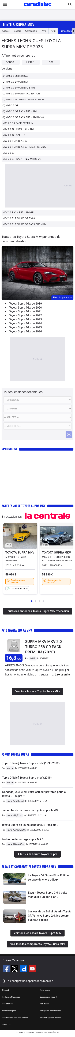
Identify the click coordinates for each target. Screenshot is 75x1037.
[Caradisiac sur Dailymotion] (24, 969)
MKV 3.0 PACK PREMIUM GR (18, 212)
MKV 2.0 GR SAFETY (13, 135)
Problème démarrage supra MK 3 (22, 839)
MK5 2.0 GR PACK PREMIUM (17, 123)
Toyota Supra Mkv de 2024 (25, 323)
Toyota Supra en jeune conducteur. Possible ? (30, 825)
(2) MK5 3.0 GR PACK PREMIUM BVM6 (23, 117)
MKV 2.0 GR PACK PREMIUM (18, 129)
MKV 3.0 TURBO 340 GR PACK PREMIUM (24, 224)
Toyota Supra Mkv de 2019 (25, 303)
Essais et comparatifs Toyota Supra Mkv (29, 866)
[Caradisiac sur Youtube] (32, 969)
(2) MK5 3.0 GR (10, 105)
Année (10, 61)
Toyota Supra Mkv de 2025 (25, 327)
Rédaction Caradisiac (11, 997)
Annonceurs (45, 990)
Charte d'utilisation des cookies (15, 1018)
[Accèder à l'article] (14, 879)
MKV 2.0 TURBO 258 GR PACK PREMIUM (24, 147)
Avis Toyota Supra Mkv (17, 630)
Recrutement (7, 1004)
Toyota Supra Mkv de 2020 (25, 307)
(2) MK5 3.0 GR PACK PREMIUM (19, 111)
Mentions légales (9, 1011)
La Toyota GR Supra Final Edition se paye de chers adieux (48, 877)
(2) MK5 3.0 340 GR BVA (15, 81)
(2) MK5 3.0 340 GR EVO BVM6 (18, 87)
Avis (44, 31)
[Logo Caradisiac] (37, 7)
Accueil (6, 31)
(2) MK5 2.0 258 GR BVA (15, 76)
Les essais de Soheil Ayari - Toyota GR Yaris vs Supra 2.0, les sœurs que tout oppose (50, 915)
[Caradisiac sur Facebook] (6, 969)
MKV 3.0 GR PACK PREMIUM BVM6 (21, 159)
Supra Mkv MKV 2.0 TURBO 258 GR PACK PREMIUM (43, 646)
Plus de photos (62, 297)
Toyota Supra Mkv (18, 24)
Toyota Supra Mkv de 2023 (25, 319)
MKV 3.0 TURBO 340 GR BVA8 (18, 218)
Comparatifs (31, 31)
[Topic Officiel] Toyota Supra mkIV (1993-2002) (31, 763)
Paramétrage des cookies (50, 1018)
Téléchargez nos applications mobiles (29, 981)
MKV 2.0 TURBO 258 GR (15, 141)
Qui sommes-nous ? (48, 997)
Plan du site (44, 1004)
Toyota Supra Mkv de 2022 (25, 315)
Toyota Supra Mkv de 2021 (25, 311)
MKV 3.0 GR (8, 153)
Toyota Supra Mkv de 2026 (25, 331)
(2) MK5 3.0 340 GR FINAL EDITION (21, 93)
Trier (50, 61)
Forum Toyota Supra (15, 754)
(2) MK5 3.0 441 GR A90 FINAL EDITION (23, 99)
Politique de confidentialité (50, 1011)
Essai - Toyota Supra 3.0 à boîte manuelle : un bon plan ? (47, 894)
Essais (17, 31)
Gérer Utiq (6, 1024)
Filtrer (29, 61)
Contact (5, 990)
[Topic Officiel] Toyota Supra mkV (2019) (27, 777)
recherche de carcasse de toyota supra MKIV (30, 810)
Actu (53, 31)
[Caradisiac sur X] (15, 969)
